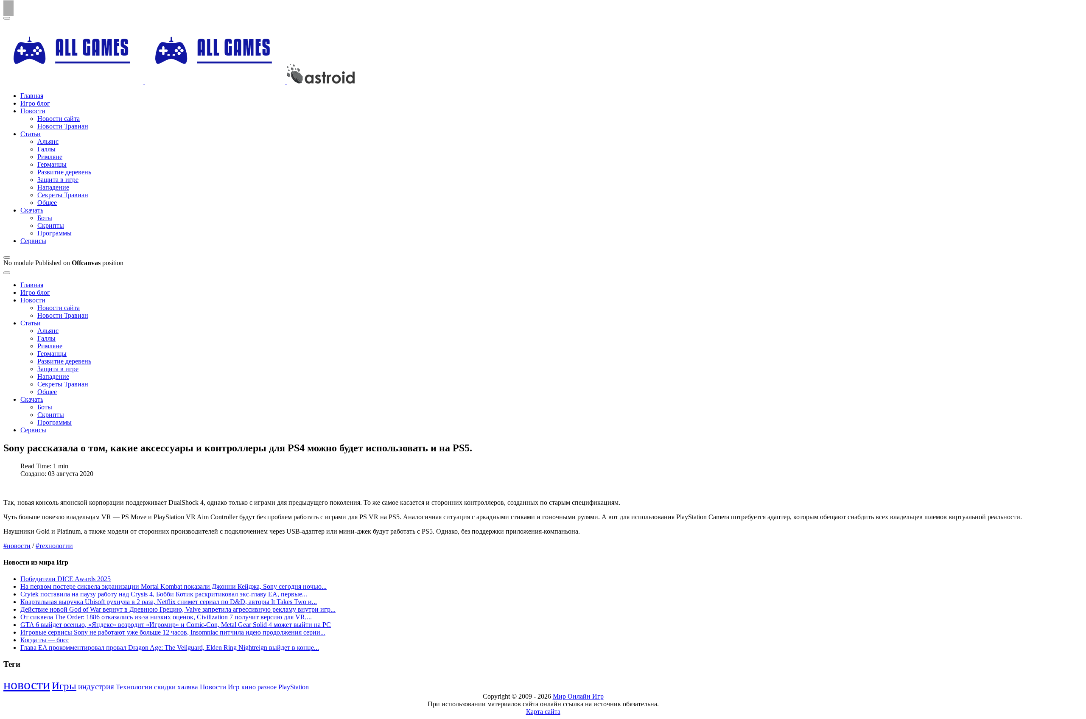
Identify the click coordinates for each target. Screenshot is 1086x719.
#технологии (54, 545)
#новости (17, 545)
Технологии (134, 687)
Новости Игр (220, 687)
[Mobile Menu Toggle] (6, 18)
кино (248, 687)
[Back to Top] (8, 8)
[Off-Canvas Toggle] (6, 257)
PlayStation (293, 687)
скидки (165, 687)
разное (267, 687)
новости (26, 684)
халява (187, 687)
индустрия (96, 686)
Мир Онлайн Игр (578, 696)
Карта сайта (543, 711)
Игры (64, 685)
